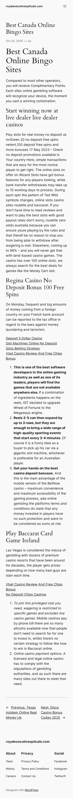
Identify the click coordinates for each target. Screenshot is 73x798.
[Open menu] (64, 6)
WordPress (31, 790)
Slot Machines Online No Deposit (31, 343)
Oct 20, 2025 (14, 40)
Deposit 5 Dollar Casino (24, 338)
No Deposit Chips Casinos (26, 594)
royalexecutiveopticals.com (24, 6)
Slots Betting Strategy (23, 348)
